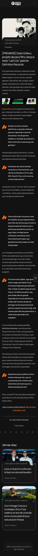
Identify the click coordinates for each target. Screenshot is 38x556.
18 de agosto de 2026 (12, 464)
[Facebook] (10, 432)
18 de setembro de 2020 (13, 40)
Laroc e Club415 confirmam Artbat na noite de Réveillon (18, 470)
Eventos (13, 478)
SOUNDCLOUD (19, 410)
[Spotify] (5, 432)
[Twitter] (32, 432)
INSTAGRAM (31, 407)
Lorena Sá (23, 464)
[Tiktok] (27, 432)
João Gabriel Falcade (12, 43)
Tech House (19, 426)
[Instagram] (21, 432)
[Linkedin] (16, 432)
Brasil (7, 478)
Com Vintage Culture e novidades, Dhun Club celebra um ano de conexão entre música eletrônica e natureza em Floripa (18, 512)
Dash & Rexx (7, 109)
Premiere (8, 47)
